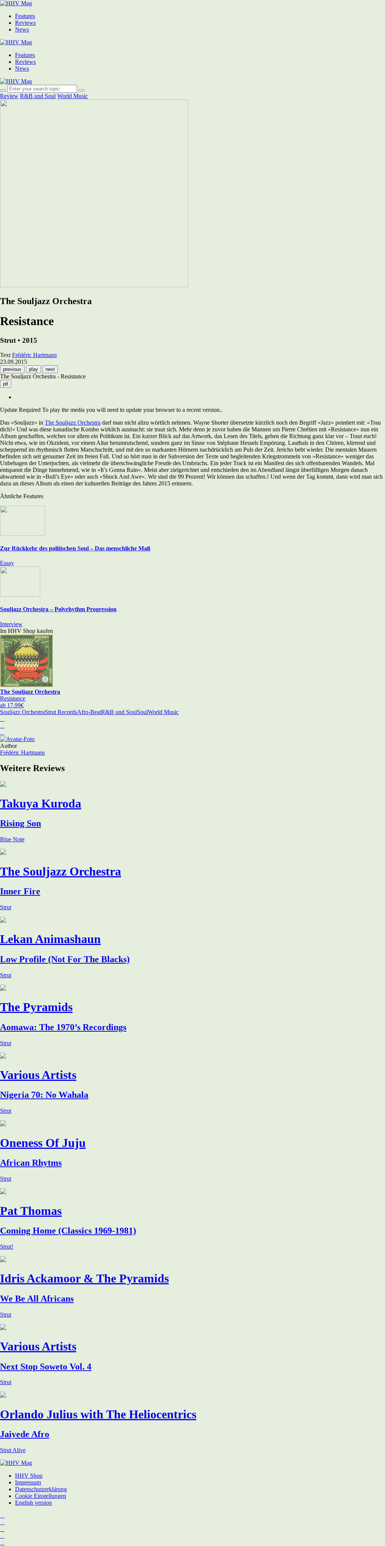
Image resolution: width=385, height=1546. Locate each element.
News (22, 29)
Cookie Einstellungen (40, 1496)
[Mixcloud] (2, 1535)
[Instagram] (2, 1515)
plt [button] (5, 384)
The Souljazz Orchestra (72, 422)
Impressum (28, 1482)
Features (25, 16)
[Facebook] (2, 1522)
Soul (142, 712)
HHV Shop (28, 1475)
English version (33, 1502)
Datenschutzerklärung (41, 1489)
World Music (72, 96)
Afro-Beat (89, 712)
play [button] (33, 369)
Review (9, 96)
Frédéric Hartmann (22, 752)
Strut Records (61, 712)
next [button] (50, 369)
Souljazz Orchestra (22, 712)
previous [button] (12, 369)
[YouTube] (2, 1529)
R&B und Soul (38, 96)
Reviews (25, 23)
